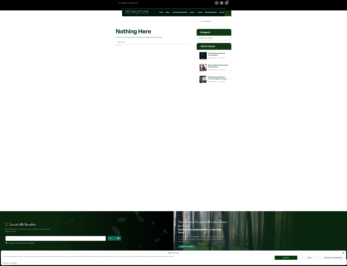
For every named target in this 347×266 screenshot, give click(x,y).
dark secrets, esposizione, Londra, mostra (216, 54)
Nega (309, 258)
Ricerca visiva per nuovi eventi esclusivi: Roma (218, 66)
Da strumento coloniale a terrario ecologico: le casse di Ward (218, 78)
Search (118, 45)
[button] (343, 253)
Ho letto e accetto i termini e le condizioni (21, 243)
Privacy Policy (13, 262)
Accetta (286, 258)
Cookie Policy (6, 262)
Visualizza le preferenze (333, 258)
